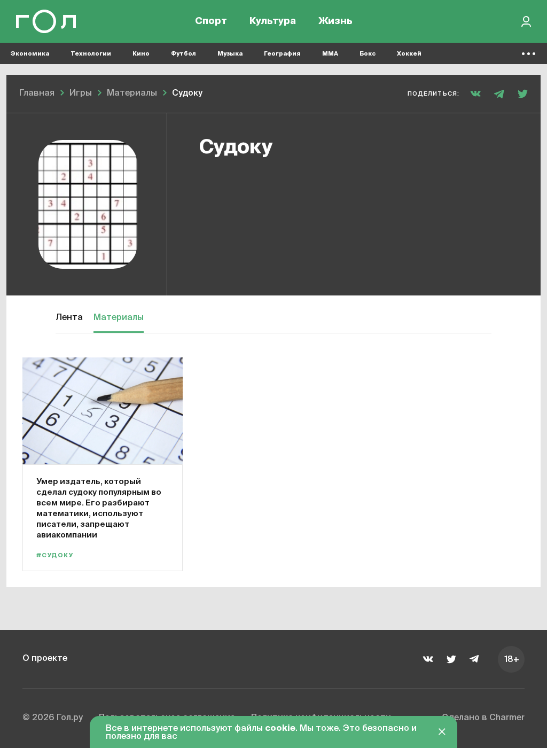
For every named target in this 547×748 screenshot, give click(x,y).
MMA (330, 54)
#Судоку (54, 555)
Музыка (230, 54)
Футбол (183, 54)
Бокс (368, 54)
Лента (69, 318)
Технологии (91, 54)
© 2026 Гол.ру (52, 718)
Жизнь (335, 21)
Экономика (30, 54)
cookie (280, 728)
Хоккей (409, 54)
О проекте (44, 658)
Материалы (118, 318)
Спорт (211, 21)
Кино (141, 54)
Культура (272, 21)
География (282, 54)
